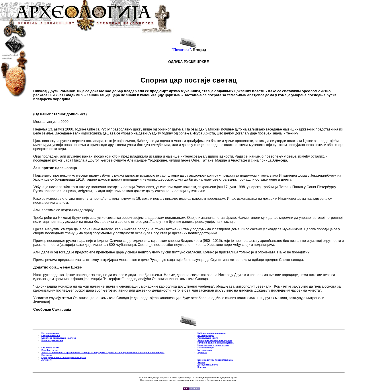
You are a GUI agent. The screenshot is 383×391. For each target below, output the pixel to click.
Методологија (205, 350)
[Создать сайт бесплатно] (191, 389)
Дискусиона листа (207, 364)
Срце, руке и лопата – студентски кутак (63, 357)
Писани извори (205, 347)
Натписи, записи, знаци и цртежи (215, 343)
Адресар (202, 352)
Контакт (201, 367)
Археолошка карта (207, 338)
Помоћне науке (49, 350)
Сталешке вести (50, 347)
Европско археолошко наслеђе (58, 338)
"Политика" (181, 49)
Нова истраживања (52, 340)
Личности (46, 360)
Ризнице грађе (205, 335)
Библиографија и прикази (211, 333)
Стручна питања (50, 335)
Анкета (201, 362)
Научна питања (50, 333)
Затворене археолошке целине (214, 340)
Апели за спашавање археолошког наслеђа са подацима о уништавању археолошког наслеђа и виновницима (102, 352)
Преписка (46, 355)
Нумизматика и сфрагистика (213, 345)
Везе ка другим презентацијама (215, 360)
